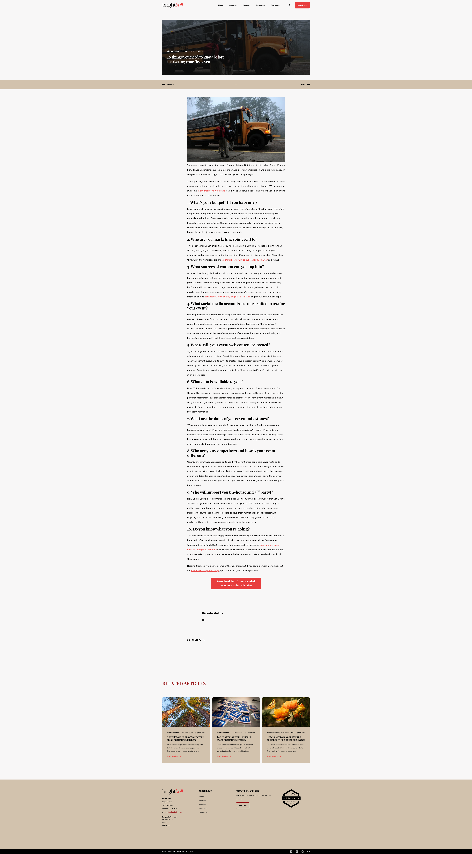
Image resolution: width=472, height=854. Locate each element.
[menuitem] (222, 5)
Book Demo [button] (302, 5)
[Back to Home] (172, 5)
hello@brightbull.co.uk (173, 812)
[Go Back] (236, 84)
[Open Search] (290, 5)
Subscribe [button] (243, 805)
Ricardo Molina (173, 51)
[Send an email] (203, 620)
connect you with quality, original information (228, 296)
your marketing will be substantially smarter (245, 259)
